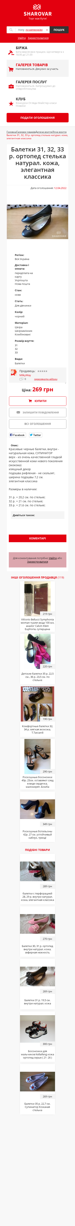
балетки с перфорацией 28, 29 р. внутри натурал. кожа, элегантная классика (37, 897)
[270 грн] (37, 923)
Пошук (59, 30)
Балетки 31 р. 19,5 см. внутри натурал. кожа (37, 1001)
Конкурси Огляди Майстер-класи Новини (36, 102)
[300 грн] (37, 1028)
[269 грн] (37, 976)
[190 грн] (37, 703)
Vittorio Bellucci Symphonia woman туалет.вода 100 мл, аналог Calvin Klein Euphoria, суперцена (37, 624)
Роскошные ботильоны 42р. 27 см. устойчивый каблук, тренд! (37, 834)
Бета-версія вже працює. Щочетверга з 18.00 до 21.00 (40, 50)
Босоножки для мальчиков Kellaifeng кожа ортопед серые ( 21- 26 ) (37, 1054)
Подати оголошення (37, 118)
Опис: (14, 445)
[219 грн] (37, 598)
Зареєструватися (38, 38)
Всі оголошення (37, 424)
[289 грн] (37, 871)
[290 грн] (37, 756)
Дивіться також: (24, 515)
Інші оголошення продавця (37, 577)
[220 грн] (37, 651)
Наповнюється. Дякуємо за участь (37, 66)
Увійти (22, 38)
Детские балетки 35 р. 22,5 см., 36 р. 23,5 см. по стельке (37, 677)
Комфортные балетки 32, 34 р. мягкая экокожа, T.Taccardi (37, 729)
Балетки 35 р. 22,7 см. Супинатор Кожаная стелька (37, 1107)
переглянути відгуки (45, 379)
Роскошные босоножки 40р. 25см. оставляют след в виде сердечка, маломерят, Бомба (37, 782)
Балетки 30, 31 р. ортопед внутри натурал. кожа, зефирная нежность (37, 949)
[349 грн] (37, 809)
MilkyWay (25, 375)
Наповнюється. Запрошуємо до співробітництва (35, 84)
